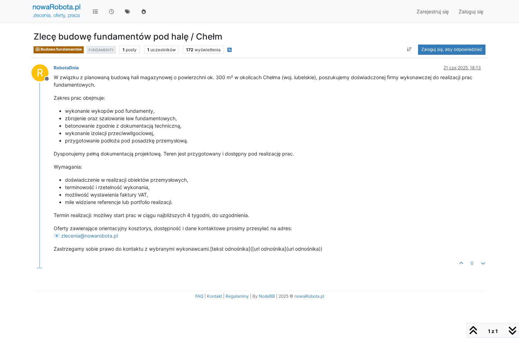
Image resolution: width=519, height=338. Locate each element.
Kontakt (214, 296)
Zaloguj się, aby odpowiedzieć (451, 49)
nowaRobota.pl (309, 296)
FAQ (199, 296)
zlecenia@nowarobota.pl (89, 236)
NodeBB (267, 296)
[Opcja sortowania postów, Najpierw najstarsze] (409, 49)
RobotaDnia (66, 67)
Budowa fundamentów (61, 49)
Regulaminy (237, 296)
